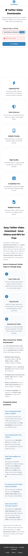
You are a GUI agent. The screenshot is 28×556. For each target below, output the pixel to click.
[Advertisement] (14, 64)
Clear (22, 32)
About (13, 552)
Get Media (15, 44)
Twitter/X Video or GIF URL (10, 28)
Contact (20, 552)
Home (7, 552)
